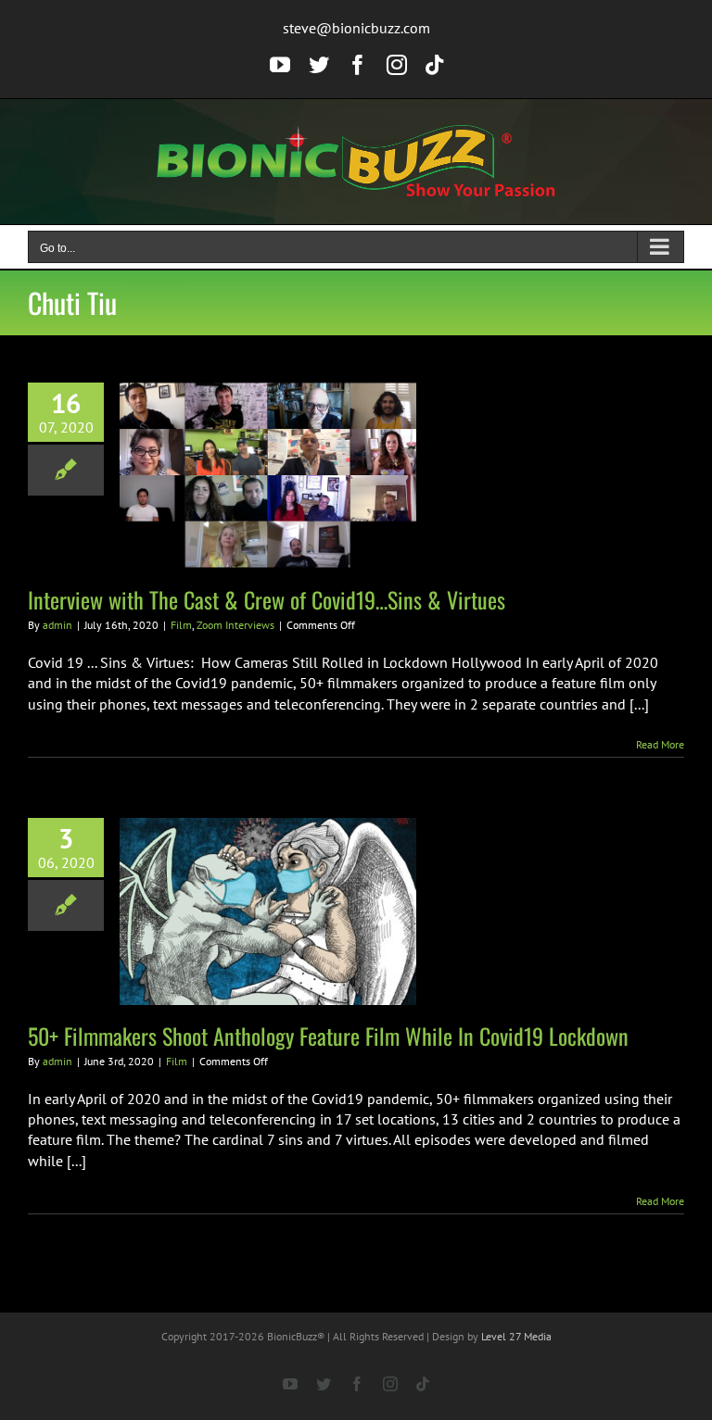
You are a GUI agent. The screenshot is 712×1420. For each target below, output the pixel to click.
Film (181, 625)
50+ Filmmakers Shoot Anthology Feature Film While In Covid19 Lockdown (328, 1035)
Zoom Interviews (235, 625)
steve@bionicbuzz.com (356, 28)
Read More (660, 744)
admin (57, 625)
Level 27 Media (516, 1336)
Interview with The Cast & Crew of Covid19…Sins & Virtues (266, 599)
